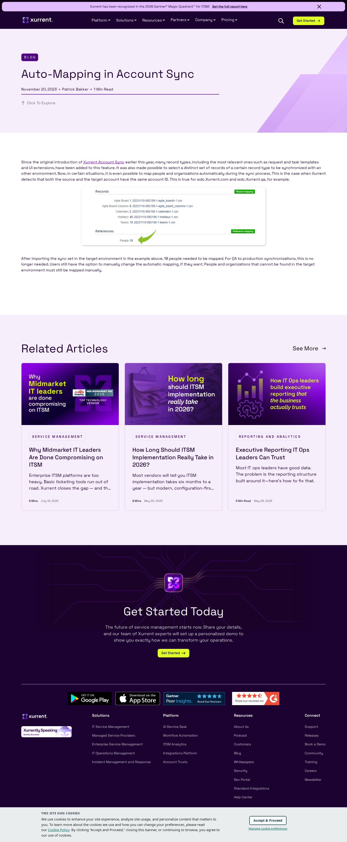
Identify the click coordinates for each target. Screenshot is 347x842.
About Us (241, 727)
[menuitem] (101, 20)
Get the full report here (229, 6)
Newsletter (313, 779)
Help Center (243, 797)
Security (240, 770)
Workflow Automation (180, 735)
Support (311, 727)
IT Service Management (110, 727)
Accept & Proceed (268, 820)
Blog (237, 753)
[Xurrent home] (38, 22)
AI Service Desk (175, 727)
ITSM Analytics (174, 744)
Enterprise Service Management (117, 744)
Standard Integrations (251, 788)
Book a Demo (315, 744)
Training (311, 762)
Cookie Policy (58, 829)
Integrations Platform (180, 753)
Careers (311, 770)
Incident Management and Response (121, 762)
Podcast (240, 735)
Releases (311, 735)
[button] (180, 20)
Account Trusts (175, 762)
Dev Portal (242, 779)
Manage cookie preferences (268, 828)
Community (314, 753)
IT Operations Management (113, 753)
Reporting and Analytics (270, 436)
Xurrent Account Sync (103, 162)
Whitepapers (244, 762)
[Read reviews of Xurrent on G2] (255, 698)
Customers (242, 744)
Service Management (57, 436)
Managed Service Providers (113, 735)
